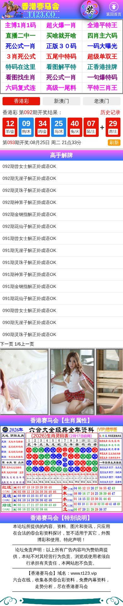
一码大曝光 (102, 46)
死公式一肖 (21, 46)
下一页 (6, 343)
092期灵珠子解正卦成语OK (29, 190)
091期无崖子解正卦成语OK (29, 250)
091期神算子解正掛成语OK (29, 274)
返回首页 (113, 14)
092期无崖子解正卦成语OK (29, 178)
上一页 (27, 343)
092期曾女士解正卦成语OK (29, 166)
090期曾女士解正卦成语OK (29, 310)
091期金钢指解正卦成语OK (29, 286)
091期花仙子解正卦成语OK (29, 298)
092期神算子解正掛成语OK (29, 202)
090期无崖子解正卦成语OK (29, 322)
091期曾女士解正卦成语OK (29, 238)
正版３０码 (61, 46)
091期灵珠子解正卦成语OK (29, 262)
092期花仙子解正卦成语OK (29, 226)
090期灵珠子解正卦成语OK (29, 334)
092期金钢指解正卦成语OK (29, 214)
